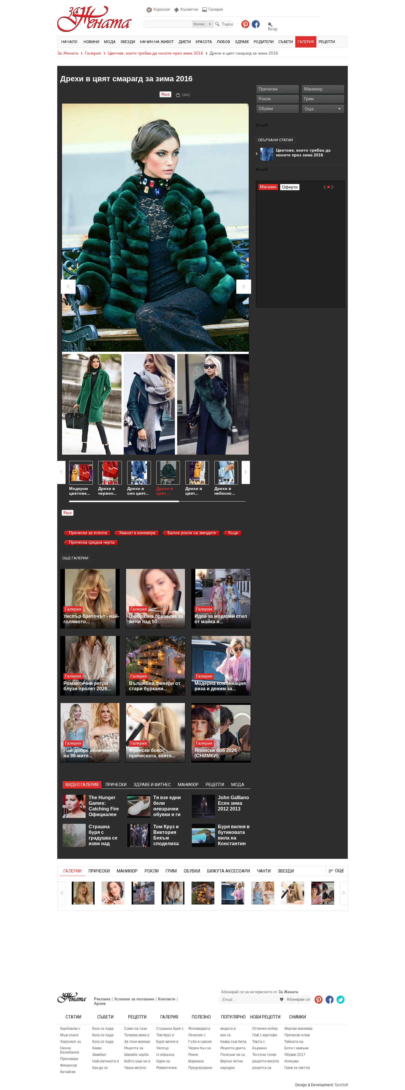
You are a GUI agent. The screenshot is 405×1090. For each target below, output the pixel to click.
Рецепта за (133, 1048)
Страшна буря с (170, 1028)
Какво (97, 1048)
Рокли (265, 98)
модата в (227, 1028)
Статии (73, 1017)
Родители (264, 41)
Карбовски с (70, 1028)
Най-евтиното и (105, 1061)
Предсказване (200, 1068)
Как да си (100, 1068)
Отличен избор (265, 1028)
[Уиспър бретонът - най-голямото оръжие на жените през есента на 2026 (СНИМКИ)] (89, 598)
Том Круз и (165, 1035)
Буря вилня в (167, 1042)
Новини (91, 41)
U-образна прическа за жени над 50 (156, 619)
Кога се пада (103, 1028)
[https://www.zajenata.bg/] (72, 997)
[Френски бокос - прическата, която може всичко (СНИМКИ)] (155, 732)
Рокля (193, 1055)
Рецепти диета (232, 1048)
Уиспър (162, 1048)
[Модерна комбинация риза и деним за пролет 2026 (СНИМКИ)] (221, 665)
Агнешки (291, 1061)
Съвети (285, 41)
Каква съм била (233, 1042)
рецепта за (261, 1068)
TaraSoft (341, 1085)
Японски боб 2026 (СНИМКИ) (215, 753)
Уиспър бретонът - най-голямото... (91, 619)
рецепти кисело (265, 1061)
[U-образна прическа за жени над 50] (155, 598)
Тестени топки (264, 1055)
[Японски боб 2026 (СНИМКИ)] (221, 732)
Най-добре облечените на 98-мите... (90, 753)
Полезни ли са (232, 1055)
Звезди (127, 41)
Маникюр (313, 89)
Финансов (68, 1065)
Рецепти (327, 41)
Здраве (242, 41)
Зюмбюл (99, 1055)
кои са (225, 1035)
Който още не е (137, 1061)
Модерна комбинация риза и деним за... (220, 686)
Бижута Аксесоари (228, 871)
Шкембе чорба (136, 1055)
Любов (223, 41)
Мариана (196, 1061)
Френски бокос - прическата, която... (152, 753)
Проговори (69, 1059)
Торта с (258, 1042)
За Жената (67, 53)
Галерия (306, 41)
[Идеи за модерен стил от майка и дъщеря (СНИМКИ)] (221, 598)
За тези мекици (137, 1042)
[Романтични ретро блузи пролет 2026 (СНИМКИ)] (89, 665)
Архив (100, 1003)
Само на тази (135, 1028)
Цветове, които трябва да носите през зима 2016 (155, 53)
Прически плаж (297, 1035)
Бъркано (259, 1048)
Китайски (68, 1072)
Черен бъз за (199, 1048)
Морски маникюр (298, 1028)
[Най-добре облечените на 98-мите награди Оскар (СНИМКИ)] (89, 732)
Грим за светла (297, 1068)
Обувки (266, 108)
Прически (268, 89)
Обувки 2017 (294, 1055)
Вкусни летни (231, 1061)
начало (69, 41)
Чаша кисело (135, 1068)
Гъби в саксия (200, 1042)
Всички (199, 24)
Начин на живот (157, 41)
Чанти (264, 871)
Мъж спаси (69, 1035)
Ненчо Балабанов (69, 1050)
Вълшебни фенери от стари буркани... (155, 686)
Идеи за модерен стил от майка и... (220, 619)
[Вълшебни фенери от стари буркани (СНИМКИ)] (155, 665)
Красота (204, 41)
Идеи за (163, 1061)
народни (227, 1068)
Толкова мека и (136, 1035)
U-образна (165, 1055)
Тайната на (293, 1042)
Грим (309, 98)
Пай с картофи (264, 1035)
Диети (184, 41)
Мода (110, 41)
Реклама (102, 999)
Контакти (166, 999)
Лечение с (196, 1035)
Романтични (166, 1068)
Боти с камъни (296, 1048)
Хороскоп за (70, 1042)
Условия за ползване (134, 999)
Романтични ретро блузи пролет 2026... (87, 686)
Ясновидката (199, 1028)
